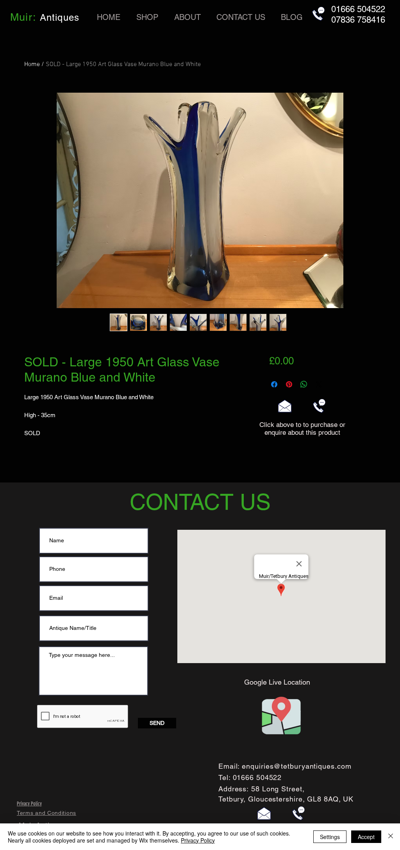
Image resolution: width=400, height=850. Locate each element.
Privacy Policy (198, 840)
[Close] (390, 837)
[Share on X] (318, 384)
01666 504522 (257, 777)
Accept (366, 837)
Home (32, 64)
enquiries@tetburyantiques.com (296, 766)
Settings (330, 837)
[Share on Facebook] (274, 384)
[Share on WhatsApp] (304, 384)
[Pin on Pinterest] (289, 384)
